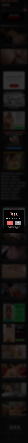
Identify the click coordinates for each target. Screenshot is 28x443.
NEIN (18, 222)
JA (10, 222)
